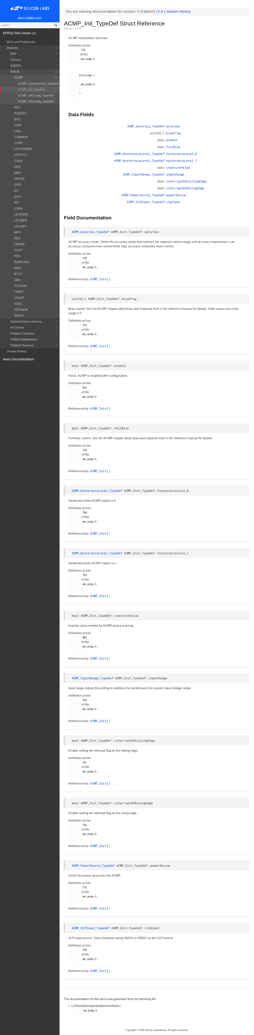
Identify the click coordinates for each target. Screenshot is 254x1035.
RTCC (18, 274)
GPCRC (19, 178)
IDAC (17, 196)
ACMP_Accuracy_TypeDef (146, 126)
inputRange (175, 174)
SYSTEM (20, 285)
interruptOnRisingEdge (185, 188)
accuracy (173, 126)
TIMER (18, 291)
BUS (17, 119)
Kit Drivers (17, 327)
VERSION (21, 309)
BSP (13, 53)
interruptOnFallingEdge (186, 181)
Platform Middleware (24, 339)
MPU (17, 232)
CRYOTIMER (23, 149)
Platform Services (22, 345)
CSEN (18, 161)
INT (16, 202)
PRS (17, 256)
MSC (17, 238)
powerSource (176, 195)
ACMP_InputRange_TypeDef (144, 174)
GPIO (17, 184)
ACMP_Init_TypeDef (31, 89)
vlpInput (173, 202)
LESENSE (21, 214)
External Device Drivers (26, 321)
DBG (17, 166)
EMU (17, 172)
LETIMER (20, 220)
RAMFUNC (21, 262)
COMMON (21, 137)
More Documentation (18, 359)
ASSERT (20, 113)
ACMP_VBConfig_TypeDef (36, 101)
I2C (16, 190)
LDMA (18, 208)
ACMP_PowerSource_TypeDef (143, 195)
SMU (17, 280)
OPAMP (19, 244)
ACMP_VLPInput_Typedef (146, 202)
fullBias (173, 147)
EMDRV (15, 65)
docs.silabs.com (30, 18)
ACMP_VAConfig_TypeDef (36, 95)
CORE (18, 143)
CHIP (17, 125)
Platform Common (22, 333)
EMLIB (14, 71)
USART (19, 297)
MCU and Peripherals (21, 42)
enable (171, 140)
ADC (17, 107)
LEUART (20, 226)
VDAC (18, 303)
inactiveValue (178, 167)
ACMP (18, 77)
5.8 (161, 11)
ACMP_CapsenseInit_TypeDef (38, 83)
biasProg (173, 133)
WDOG (19, 315)
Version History (17, 351)
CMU (17, 131)
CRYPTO (20, 155)
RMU (17, 268)
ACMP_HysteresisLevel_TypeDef (139, 154)
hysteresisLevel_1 (181, 161)
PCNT (18, 250)
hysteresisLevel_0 (181, 154)
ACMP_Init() (101, 279)
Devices (15, 59)
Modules (12, 47)
